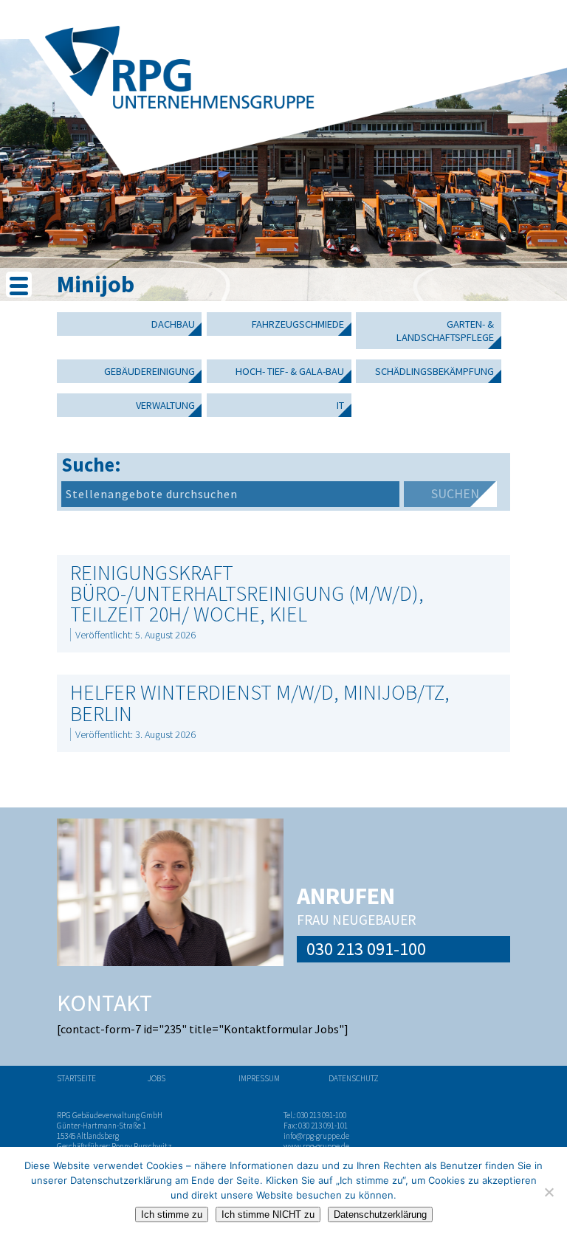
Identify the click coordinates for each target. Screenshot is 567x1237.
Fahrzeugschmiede (298, 324)
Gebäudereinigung (149, 371)
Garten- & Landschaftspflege (445, 330)
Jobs (156, 1078)
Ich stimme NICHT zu (268, 1214)
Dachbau (173, 324)
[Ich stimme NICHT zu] (548, 1192)
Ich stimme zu (171, 1214)
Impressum (259, 1078)
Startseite (76, 1078)
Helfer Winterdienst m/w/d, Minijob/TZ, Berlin (260, 702)
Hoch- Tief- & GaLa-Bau (290, 371)
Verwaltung (165, 405)
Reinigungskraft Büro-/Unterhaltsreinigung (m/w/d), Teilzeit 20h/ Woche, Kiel (247, 593)
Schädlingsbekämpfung (434, 371)
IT (340, 405)
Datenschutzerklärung (380, 1214)
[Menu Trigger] (19, 284)
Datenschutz (354, 1078)
